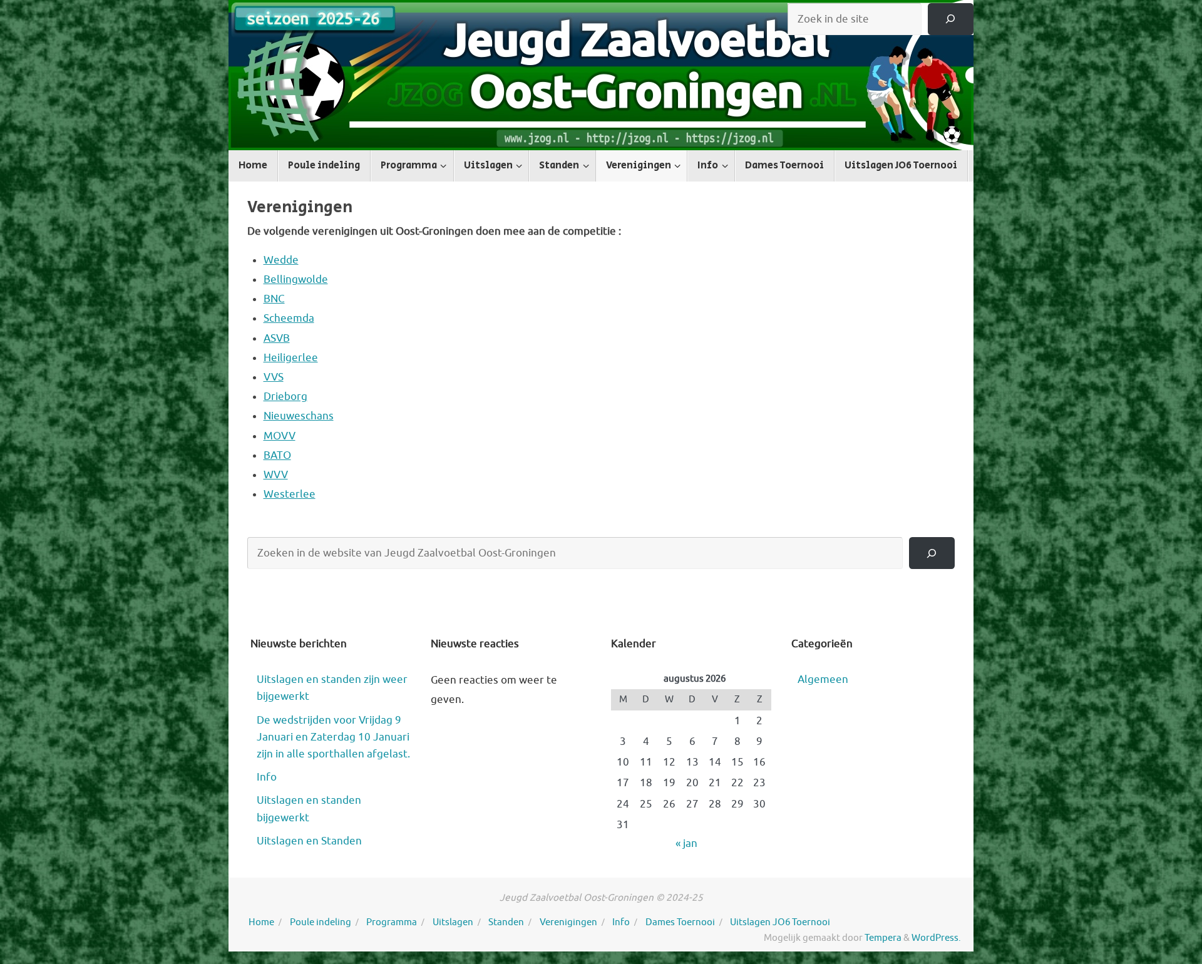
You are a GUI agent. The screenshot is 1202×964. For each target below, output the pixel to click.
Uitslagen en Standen (309, 841)
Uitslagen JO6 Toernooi (780, 922)
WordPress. (936, 937)
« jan (686, 843)
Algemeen (823, 679)
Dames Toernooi (680, 922)
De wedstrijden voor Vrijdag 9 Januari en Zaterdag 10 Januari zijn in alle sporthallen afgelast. (333, 737)
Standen (506, 922)
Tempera (883, 937)
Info (267, 777)
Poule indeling (320, 922)
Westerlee (290, 494)
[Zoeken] (950, 19)
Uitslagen (453, 922)
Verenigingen (568, 922)
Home (261, 922)
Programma (391, 922)
